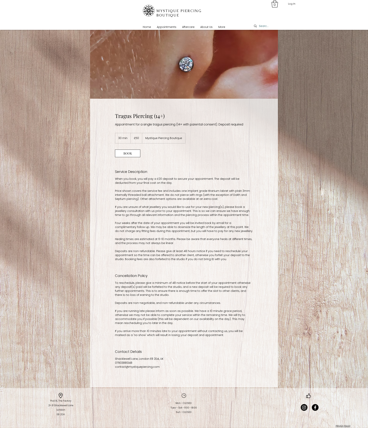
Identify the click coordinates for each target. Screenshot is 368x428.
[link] (127, 153)
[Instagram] (304, 407)
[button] (166, 27)
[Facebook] (315, 407)
